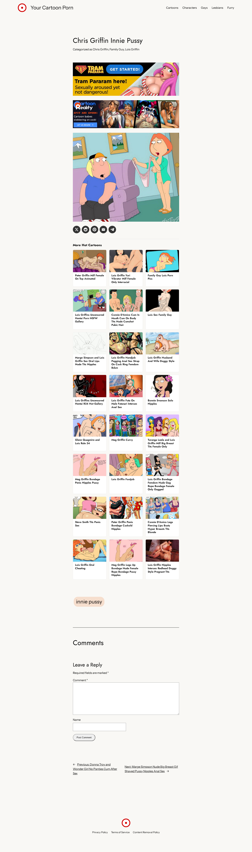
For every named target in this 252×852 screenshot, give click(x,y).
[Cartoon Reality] (126, 127)
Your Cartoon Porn (52, 7)
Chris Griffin (100, 49)
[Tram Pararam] (126, 94)
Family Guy (117, 49)
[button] (76, 229)
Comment (80, 680)
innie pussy (89, 601)
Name (77, 719)
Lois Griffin (132, 49)
